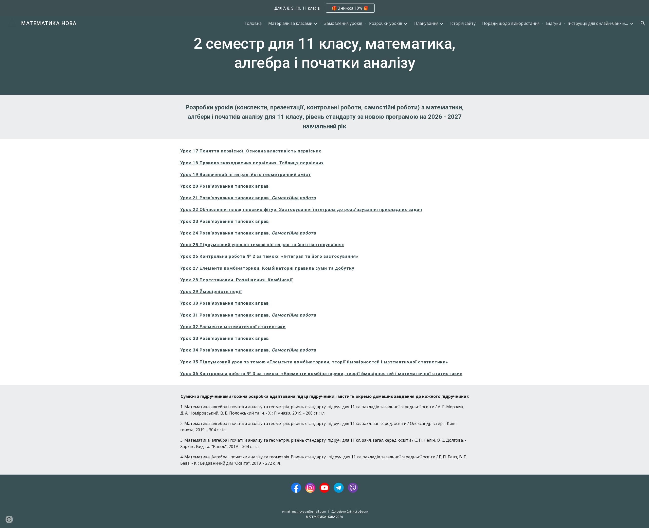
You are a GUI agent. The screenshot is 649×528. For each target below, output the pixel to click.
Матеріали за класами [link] (290, 23)
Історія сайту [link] (463, 23)
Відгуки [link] (553, 23)
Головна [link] (253, 23)
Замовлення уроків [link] (343, 23)
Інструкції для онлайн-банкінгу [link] (598, 23)
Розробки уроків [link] (385, 23)
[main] (324, 55)
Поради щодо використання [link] (510, 23)
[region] (324, 8)
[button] (643, 23)
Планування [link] (426, 23)
